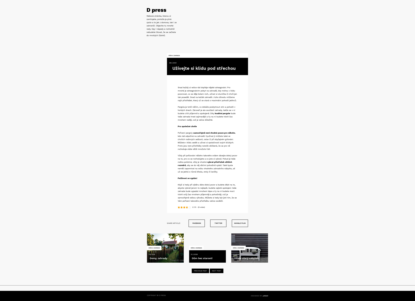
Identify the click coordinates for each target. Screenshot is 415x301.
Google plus (240, 223)
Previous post (200, 271)
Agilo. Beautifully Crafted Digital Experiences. (265, 296)
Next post (216, 271)
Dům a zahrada (174, 55)
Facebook (196, 223)
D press (156, 10)
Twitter (218, 223)
